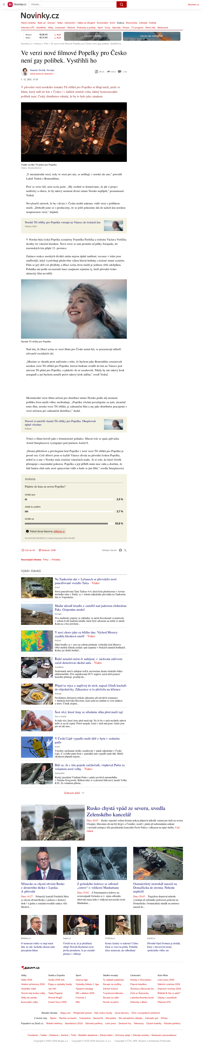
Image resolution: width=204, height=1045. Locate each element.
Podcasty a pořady (86, 27)
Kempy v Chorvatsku (140, 979)
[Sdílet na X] (125, 550)
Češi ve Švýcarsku (139, 993)
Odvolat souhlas (141, 1035)
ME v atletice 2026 (85, 993)
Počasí (126, 27)
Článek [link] (27, 111)
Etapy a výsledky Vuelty (60, 984)
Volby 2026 (26, 979)
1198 (124, 71)
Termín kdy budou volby (33, 993)
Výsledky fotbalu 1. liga (87, 984)
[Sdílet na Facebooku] (120, 550)
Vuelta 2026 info (56, 979)
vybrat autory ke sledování (41, 74)
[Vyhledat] (122, 4)
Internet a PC (27, 27)
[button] (74, 132)
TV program (137, 27)
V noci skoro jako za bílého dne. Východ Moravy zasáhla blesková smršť (86, 634)
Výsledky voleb (28, 988)
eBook (101, 71)
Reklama (54, 1035)
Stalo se (41, 22)
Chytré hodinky (153, 1023)
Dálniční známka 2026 (169, 984)
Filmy (45, 559)
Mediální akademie (88, 1035)
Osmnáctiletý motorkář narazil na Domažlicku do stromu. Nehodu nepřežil (155, 887)
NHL (78, 1002)
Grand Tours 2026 (57, 1002)
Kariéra (64, 1035)
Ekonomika (131, 22)
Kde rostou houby (103, 1013)
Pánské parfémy (172, 1023)
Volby (60, 22)
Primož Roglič (55, 997)
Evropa (58, 614)
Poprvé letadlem (138, 984)
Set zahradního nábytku (131, 1018)
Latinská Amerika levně (142, 997)
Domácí (51, 22)
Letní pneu (110, 1023)
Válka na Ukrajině (86, 22)
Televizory (139, 1023)
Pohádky (56, 559)
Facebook (33, 1035)
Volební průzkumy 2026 (33, 984)
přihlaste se (59, 531)
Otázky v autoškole (167, 997)
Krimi (112, 22)
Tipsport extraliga (84, 988)
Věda (50, 27)
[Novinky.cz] (40, 16)
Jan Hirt (52, 988)
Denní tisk (150, 27)
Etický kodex (106, 1035)
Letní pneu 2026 (166, 979)
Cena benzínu (122, 1013)
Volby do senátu (29, 997)
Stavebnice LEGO (74, 1023)
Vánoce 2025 (31, 226)
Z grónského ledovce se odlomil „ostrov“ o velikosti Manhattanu (98, 886)
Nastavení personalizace (164, 1035)
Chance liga (82, 979)
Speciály (116, 27)
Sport (100, 27)
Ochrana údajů (122, 1035)
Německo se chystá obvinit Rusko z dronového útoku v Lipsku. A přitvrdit (42, 887)
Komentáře (102, 22)
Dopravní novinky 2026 (169, 988)
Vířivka (164, 1018)
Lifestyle (143, 22)
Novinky (51, 70)
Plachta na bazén (68, 1018)
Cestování (60, 27)
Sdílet (113, 71)
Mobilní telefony (54, 1023)
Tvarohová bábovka (113, 993)
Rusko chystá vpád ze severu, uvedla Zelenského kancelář (126, 811)
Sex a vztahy (60, 716)
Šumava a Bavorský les (142, 988)
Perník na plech (111, 1002)
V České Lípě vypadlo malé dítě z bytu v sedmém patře (87, 740)
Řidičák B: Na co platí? (169, 993)
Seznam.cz (193, 4)
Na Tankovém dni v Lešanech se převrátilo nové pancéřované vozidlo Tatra (86, 581)
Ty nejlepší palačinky (113, 979)
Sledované (162, 27)
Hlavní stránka (28, 22)
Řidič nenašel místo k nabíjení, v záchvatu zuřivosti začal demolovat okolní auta (88, 661)
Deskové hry (125, 1023)
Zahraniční (70, 22)
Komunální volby (29, 1002)
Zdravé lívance (110, 988)
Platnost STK (164, 1002)
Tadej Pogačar (55, 993)
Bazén (53, 1018)
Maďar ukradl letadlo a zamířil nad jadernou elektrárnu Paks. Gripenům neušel (90, 608)
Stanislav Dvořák (37, 70)
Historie (71, 27)
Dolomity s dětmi (138, 1002)
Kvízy (107, 27)
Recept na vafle (111, 997)
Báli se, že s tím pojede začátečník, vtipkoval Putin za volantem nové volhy (90, 767)
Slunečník (98, 1018)
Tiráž (73, 1035)
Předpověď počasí (82, 1013)
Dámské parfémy (94, 1023)
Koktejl (152, 22)
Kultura (120, 22)
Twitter (43, 1035)
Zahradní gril (151, 1018)
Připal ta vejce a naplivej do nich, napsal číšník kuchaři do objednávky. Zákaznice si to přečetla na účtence (90, 687)
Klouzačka (111, 1018)
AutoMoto (41, 27)
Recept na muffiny (112, 984)
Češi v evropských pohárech (145, 1013)
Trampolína (85, 1018)
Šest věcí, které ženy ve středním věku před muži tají (89, 712)
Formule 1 (81, 997)
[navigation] (3, 4)
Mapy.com (65, 1013)
